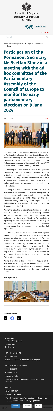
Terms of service (10, 344)
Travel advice (40, 26)
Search (47, 37)
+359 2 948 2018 (11, 369)
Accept (15, 406)
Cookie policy (9, 347)
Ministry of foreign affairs (14, 44)
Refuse (27, 406)
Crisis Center (44, 32)
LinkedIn (19, 318)
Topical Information (35, 44)
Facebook (12, 318)
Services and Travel (13, 394)
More (38, 406)
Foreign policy (11, 391)
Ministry (8, 387)
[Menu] (5, 26)
